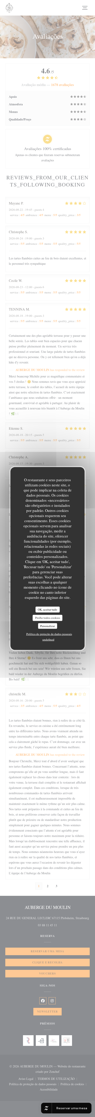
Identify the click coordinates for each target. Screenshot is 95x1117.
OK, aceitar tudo (47, 609)
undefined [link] (48, 640)
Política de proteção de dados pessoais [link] (49, 634)
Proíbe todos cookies (47, 618)
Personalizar (47, 626)
